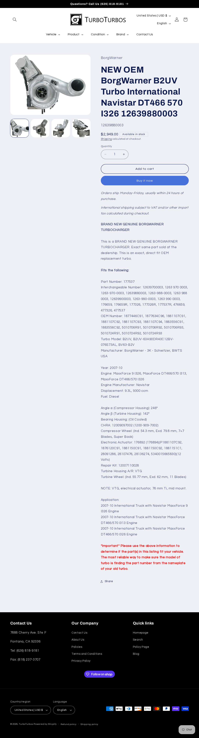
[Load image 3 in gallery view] (60, 128)
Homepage (140, 632)
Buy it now (145, 180)
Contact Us (79, 632)
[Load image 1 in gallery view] (19, 128)
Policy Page (141, 646)
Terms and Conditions (87, 653)
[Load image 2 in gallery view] (40, 128)
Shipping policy (89, 724)
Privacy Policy (81, 660)
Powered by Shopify (45, 724)
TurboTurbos (26, 724)
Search (138, 639)
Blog (136, 653)
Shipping (106, 139)
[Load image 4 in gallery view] (81, 128)
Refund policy (69, 724)
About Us (78, 639)
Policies (77, 646)
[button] (14, 19)
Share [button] (109, 581)
